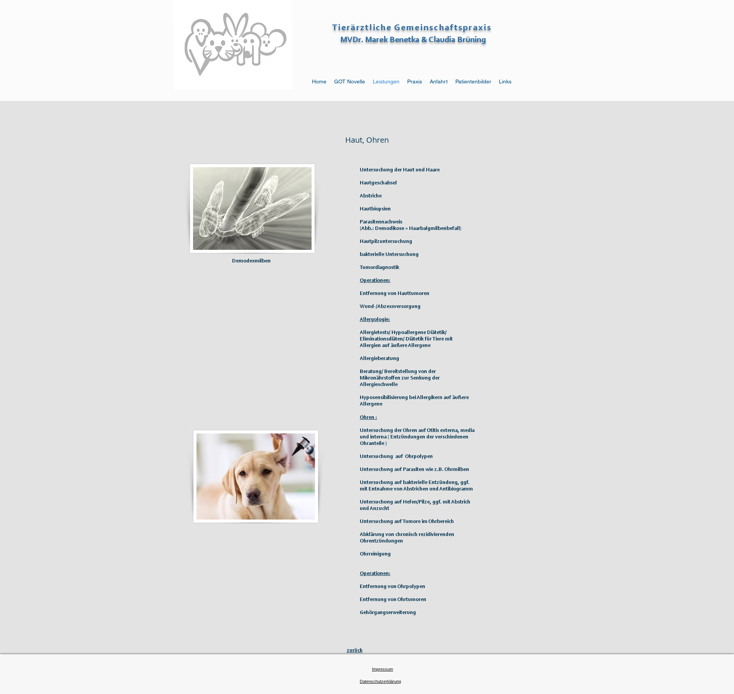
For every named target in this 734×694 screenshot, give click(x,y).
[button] (380, 681)
